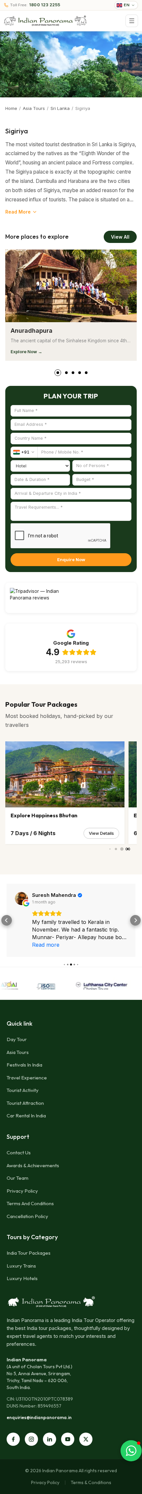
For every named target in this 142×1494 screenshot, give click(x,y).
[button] (6, 920)
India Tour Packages (29, 1253)
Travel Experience (27, 1077)
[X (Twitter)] (85, 1439)
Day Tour (17, 1039)
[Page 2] (64, 372)
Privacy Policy (22, 1191)
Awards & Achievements (33, 1165)
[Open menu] (131, 21)
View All (120, 237)
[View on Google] (21, 898)
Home (11, 108)
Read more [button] (45, 944)
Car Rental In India (26, 1115)
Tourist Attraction (25, 1103)
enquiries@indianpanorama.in (39, 1417)
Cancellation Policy (27, 1216)
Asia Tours (34, 108)
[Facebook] (13, 1439)
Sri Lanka (60, 108)
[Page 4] (79, 372)
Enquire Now (71, 559)
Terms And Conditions (30, 1203)
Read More (18, 212)
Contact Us (19, 1152)
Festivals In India (24, 1065)
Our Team (17, 1178)
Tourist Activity (23, 1090)
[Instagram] (31, 1439)
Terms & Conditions (91, 1482)
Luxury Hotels (22, 1278)
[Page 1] (55, 372)
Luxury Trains (21, 1266)
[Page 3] (73, 372)
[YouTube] (67, 1439)
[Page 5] (86, 372)
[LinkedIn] (49, 1439)
